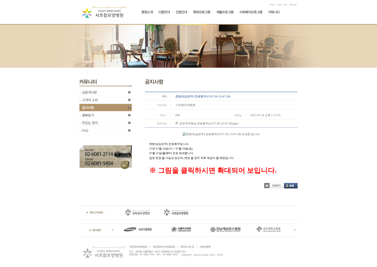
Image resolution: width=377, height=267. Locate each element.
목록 (291, 185)
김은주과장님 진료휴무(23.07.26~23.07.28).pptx (209, 123)
